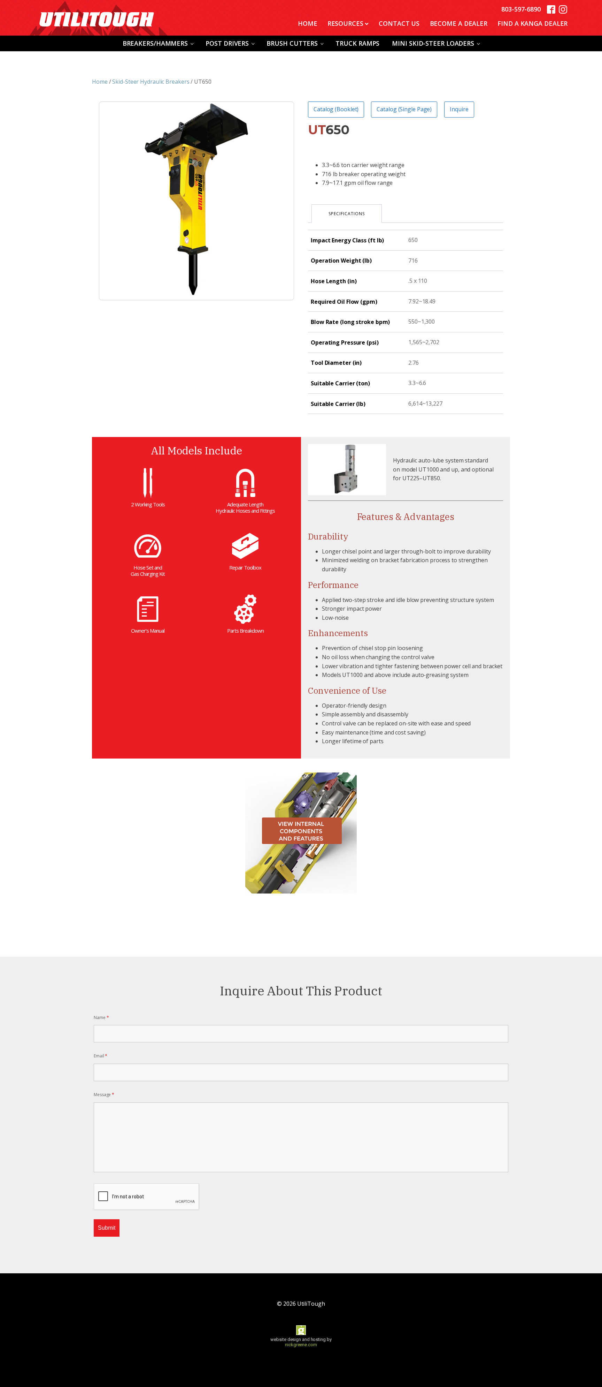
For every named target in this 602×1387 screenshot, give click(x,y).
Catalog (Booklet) (336, 109)
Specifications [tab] (347, 214)
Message (104, 1095)
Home (307, 23)
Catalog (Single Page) (404, 109)
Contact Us (399, 23)
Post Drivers (227, 43)
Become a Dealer (459, 23)
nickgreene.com (301, 1344)
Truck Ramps (357, 43)
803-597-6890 (521, 9)
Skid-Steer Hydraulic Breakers (150, 81)
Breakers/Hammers (155, 43)
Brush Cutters (292, 43)
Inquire (459, 109)
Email (100, 1056)
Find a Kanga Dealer (532, 23)
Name (101, 1017)
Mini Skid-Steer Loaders (433, 43)
